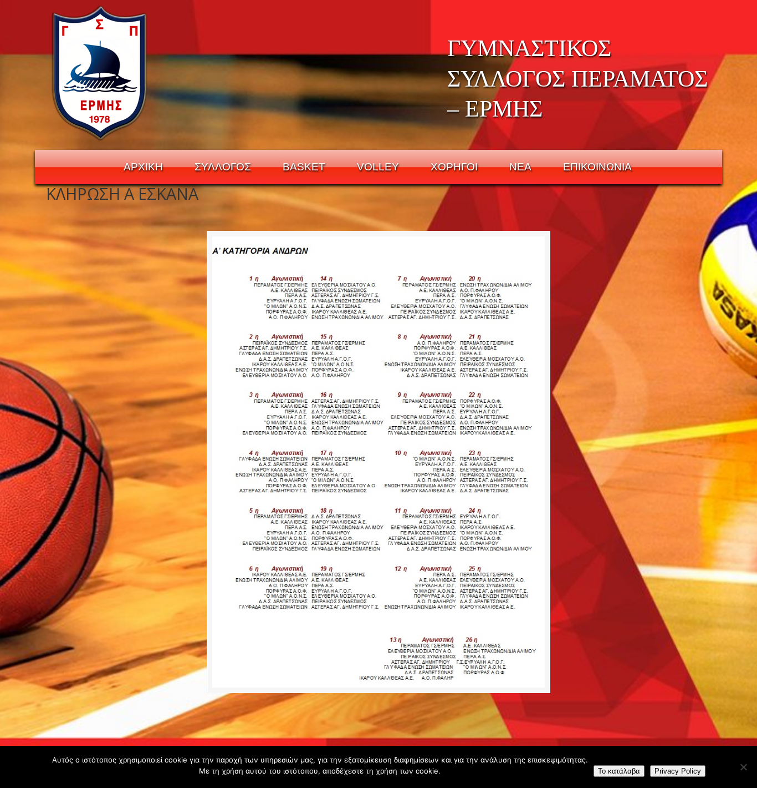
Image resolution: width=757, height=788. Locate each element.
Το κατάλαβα (619, 771)
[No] (743, 766)
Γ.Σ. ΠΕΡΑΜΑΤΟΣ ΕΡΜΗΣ (100, 72)
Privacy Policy (677, 771)
